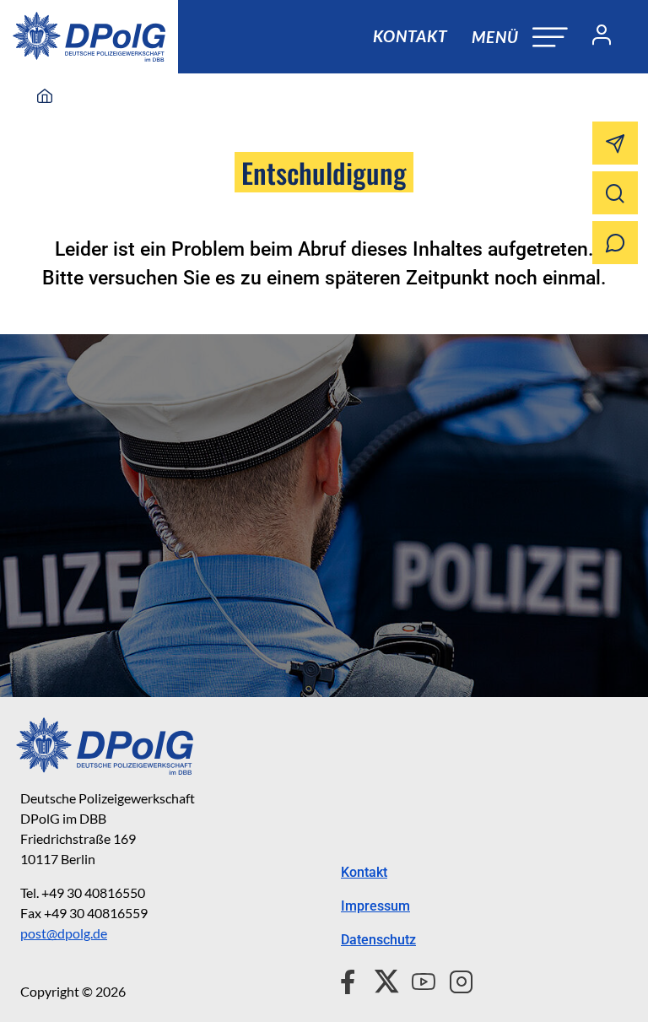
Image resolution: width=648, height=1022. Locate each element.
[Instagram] (454, 979)
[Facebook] (351, 979)
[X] (380, 979)
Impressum (375, 906)
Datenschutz (378, 940)
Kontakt (410, 36)
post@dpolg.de (63, 933)
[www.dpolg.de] (44, 97)
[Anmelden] (595, 37)
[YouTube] (416, 979)
